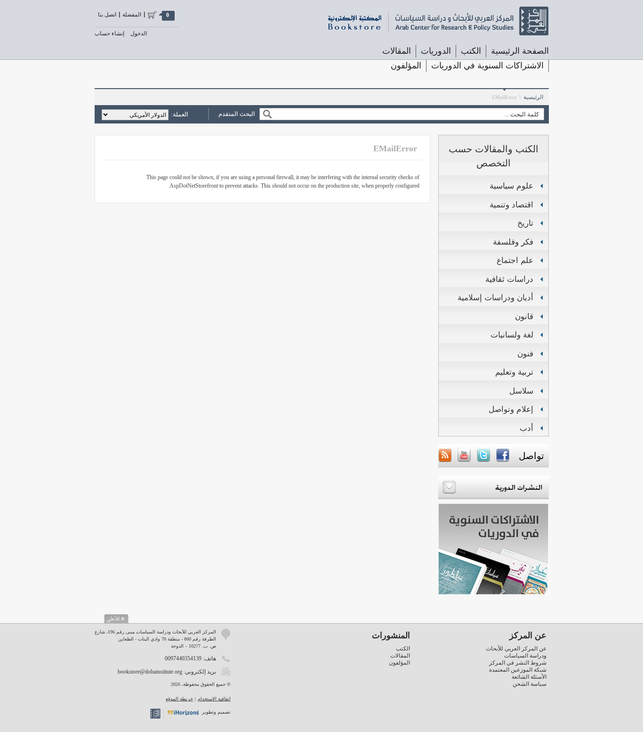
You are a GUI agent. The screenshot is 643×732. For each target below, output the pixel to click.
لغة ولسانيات (511, 334)
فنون (525, 353)
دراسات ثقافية (509, 279)
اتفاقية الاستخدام (214, 698)
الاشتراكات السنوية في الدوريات (487, 65)
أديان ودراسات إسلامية (495, 297)
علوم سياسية (511, 185)
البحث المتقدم (236, 113)
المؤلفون (406, 65)
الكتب (403, 648)
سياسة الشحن (530, 684)
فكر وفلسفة (513, 242)
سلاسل (521, 391)
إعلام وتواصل (511, 409)
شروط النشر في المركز (518, 662)
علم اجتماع (515, 260)
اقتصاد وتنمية (511, 204)
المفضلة (131, 14)
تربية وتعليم (514, 372)
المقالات (396, 51)
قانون (524, 316)
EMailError (504, 97)
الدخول (138, 33)
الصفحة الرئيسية (520, 51)
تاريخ (525, 223)
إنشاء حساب (109, 33)
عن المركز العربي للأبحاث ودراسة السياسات (516, 652)
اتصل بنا (107, 14)
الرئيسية (533, 97)
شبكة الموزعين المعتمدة (518, 669)
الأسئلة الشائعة (529, 677)
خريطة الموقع (179, 698)
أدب (526, 428)
